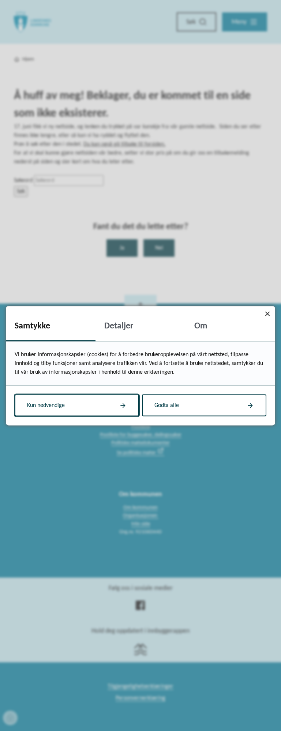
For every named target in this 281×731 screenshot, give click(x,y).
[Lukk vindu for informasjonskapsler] (267, 313)
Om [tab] (200, 325)
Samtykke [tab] (32, 325)
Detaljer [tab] (119, 325)
